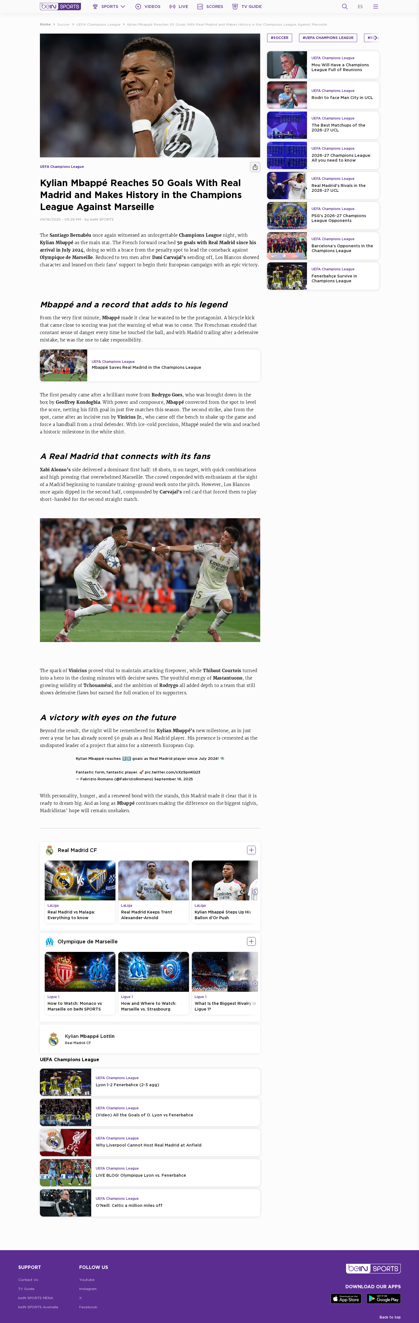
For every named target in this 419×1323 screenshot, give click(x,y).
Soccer (63, 24)
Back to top (390, 1317)
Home (45, 24)
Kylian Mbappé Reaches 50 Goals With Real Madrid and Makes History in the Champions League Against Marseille (227, 24)
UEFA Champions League (98, 24)
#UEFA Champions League (328, 38)
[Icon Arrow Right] (255, 892)
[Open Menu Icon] (375, 6)
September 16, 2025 (173, 779)
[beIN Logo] (60, 6)
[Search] (344, 6)
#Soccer (279, 38)
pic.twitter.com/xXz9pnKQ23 (172, 772)
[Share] (255, 167)
